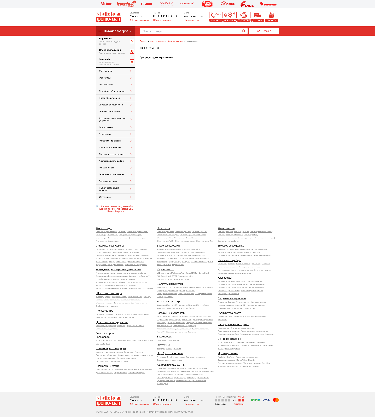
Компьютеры (129, 352)
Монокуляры (222, 273)
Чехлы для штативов (112, 300)
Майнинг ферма (105, 333)
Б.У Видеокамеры (224, 345)
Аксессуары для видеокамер (254, 284)
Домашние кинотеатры (104, 372)
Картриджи (161, 348)
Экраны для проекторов (135, 326)
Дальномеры (255, 264)
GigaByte (145, 340)
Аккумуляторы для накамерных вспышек (111, 288)
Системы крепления (110, 258)
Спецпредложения (112, 51)
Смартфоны (183, 316)
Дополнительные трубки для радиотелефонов (174, 329)
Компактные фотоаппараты (137, 232)
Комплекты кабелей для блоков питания (191, 381)
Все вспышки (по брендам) (265, 238)
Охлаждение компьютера (166, 368)
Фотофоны (145, 255)
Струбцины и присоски (139, 303)
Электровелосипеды (258, 316)
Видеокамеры (101, 238)
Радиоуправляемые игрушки (109, 189)
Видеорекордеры (175, 261)
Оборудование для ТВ (104, 369)
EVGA (108, 343)
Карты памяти (106, 127)
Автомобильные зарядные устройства (110, 282)
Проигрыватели (146, 369)
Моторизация (200, 252)
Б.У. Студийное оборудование (229, 348)
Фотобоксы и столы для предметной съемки (135, 258)
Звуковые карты (180, 377)
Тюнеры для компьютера (194, 374)
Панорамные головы (119, 297)
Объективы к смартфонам (185, 241)
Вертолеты (269, 334)
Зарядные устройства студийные (140, 288)
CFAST (174, 276)
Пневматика (222, 302)
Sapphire (104, 340)
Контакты (216, 17)
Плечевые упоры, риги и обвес (168, 252)
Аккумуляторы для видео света (182, 258)
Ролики (98, 258)
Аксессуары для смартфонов (253, 287)
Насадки (112, 261)
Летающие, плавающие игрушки (242, 328)
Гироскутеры (222, 316)
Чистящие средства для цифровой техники (112, 361)
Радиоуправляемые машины (229, 331)
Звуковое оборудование (111, 105)
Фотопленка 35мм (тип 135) (167, 305)
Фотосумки (161, 287)
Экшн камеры (101, 235)
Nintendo (251, 360)
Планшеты (192, 332)
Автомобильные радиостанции (184, 326)
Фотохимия (161, 308)
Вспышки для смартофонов (228, 241)
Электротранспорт (108, 181)
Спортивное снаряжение (111, 154)
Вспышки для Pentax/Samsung (261, 232)
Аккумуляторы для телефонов (134, 273)
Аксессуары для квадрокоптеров (252, 334)
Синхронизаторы (131, 249)
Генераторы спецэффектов (106, 255)
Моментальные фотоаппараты (107, 241)
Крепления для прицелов (256, 305)
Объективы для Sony (183, 232)
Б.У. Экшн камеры (266, 345)
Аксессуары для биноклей (227, 270)
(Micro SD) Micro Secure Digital (197, 273)
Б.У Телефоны (253, 345)
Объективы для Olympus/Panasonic (193, 235)
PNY (97, 343)
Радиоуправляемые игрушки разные (254, 331)
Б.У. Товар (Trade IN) (229, 339)
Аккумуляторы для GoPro (105, 285)
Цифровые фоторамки (104, 314)
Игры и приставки (228, 353)
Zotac (98, 340)
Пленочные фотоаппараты (117, 238)
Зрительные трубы (243, 264)
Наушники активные (225, 308)
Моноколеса (222, 319)
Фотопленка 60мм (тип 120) (189, 305)
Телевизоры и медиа (107, 366)
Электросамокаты (235, 316)
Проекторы (121, 326)
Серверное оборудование (126, 358)
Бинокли (231, 264)
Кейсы (185, 287)
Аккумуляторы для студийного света (109, 265)
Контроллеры (185, 371)
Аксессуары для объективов (228, 294)
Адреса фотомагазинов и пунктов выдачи (230, 17)
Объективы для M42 (199, 232)
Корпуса (194, 371)
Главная (143, 41)
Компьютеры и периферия (111, 348)
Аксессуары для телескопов (249, 267)
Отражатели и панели (120, 252)
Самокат (246, 316)
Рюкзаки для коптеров (165, 297)
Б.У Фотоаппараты (225, 342)
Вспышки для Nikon (241, 232)
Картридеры (185, 279)
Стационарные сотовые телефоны (199, 323)
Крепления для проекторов (106, 326)
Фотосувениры (106, 168)
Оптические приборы (109, 111)
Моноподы (100, 297)
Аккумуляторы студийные (126, 285)
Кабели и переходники (136, 372)
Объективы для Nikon (165, 238)
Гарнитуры (256, 252)
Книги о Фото (101, 317)
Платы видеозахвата (165, 377)
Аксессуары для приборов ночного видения (255, 270)
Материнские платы (206, 371)
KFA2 (129, 340)
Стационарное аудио (225, 249)
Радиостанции (162, 319)
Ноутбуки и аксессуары (176, 357)
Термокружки (112, 317)
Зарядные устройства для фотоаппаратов (112, 276)
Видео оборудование (109, 98)
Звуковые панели (120, 372)
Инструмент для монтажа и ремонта (109, 352)
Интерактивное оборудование (107, 329)
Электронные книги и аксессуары (169, 360)
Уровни (107, 297)
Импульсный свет (117, 249)
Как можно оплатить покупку (271, 17)
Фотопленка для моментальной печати (181, 308)
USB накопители (163, 273)
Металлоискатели (242, 302)
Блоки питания (201, 368)
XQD (191, 276)
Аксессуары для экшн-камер (229, 290)
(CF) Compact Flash (177, 273)
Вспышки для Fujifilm (245, 238)
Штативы (99, 300)
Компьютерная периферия (106, 358)
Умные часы (186, 319)
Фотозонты (107, 252)
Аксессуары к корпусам (186, 368)
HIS (139, 340)
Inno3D (134, 340)
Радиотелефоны (175, 319)
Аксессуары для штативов (130, 300)
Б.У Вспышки (250, 342)
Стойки (98, 252)
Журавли (136, 255)
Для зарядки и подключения (203, 319)
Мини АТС (161, 332)
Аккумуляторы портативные (167, 316)
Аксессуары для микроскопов (240, 273)
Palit (115, 340)
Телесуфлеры (162, 261)
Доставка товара (257, 17)
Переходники (134, 252)
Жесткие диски (162, 384)
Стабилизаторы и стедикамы (202, 261)
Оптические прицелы (258, 302)
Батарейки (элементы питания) (107, 279)
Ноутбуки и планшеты (170, 353)
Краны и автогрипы (202, 258)
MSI (151, 340)
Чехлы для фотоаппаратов (167, 294)
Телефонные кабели (164, 326)
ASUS (102, 343)
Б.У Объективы (238, 342)
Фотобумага (204, 305)
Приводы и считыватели (166, 381)
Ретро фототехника (239, 345)
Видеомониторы (163, 258)
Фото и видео (105, 71)
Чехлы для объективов (204, 287)
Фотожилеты (190, 290)
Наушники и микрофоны (249, 255)
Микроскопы (222, 264)
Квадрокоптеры (223, 328)
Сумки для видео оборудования (179, 255)
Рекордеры (222, 252)
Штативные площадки (104, 303)
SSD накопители (173, 371)
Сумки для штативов (186, 294)
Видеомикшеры (178, 265)
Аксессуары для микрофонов (246, 249)
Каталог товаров (116, 31)
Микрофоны (262, 249)
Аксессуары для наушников (228, 255)
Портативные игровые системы (230, 363)
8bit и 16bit (266, 363)
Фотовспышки (106, 84)
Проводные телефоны (200, 329)
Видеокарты (103, 337)
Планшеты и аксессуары (195, 357)
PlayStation (222, 357)
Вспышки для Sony (251, 235)
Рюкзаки (192, 287)
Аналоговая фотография (111, 161)
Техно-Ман (109, 61)
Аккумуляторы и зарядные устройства (112, 119)
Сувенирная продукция (226, 360)
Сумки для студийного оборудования (130, 261)
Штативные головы (135, 297)
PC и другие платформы (252, 363)
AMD (110, 340)
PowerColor (122, 340)
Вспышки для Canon (225, 232)
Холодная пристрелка (226, 305)
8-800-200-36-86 (165, 16)
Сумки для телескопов (203, 294)
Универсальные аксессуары (228, 366)
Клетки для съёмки (164, 265)
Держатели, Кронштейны (191, 249)
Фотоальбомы (143, 314)
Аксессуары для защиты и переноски (171, 323)
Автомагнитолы (265, 255)
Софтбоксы (143, 249)
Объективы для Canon (165, 232)
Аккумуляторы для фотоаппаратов (109, 273)
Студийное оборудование (112, 91)
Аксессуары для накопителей (198, 377)
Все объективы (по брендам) (168, 235)
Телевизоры (118, 369)
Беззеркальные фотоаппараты (130, 235)
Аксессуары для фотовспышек (229, 287)
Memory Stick (183, 276)
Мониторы (139, 352)
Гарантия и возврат (243, 17)
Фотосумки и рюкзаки (110, 141)
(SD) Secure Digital (164, 276)
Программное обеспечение (106, 355)
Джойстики (231, 357)
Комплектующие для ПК (171, 365)
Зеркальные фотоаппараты (106, 232)
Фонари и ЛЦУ (240, 305)
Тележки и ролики (187, 252)
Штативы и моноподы (110, 147)
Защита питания (146, 355)
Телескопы (266, 264)
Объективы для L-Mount (205, 241)
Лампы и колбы (102, 261)
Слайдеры (186, 261)
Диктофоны (231, 252)
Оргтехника (105, 197)
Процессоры (178, 374)
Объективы (105, 78)
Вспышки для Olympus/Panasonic (230, 235)
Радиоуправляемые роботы (228, 334)
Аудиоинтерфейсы (244, 252)
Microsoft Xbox (241, 360)
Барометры (129, 317)
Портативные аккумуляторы (136, 282)
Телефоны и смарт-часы (111, 174)
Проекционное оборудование (112, 322)
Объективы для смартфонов (176, 332)
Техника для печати (173, 348)
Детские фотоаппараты (137, 238)
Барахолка (109, 41)
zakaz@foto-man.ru (195, 16)
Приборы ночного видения (228, 267)
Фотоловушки (249, 308)
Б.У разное (260, 342)
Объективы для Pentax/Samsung (186, 238)
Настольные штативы (122, 303)
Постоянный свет (102, 249)
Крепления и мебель (131, 369)
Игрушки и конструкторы (249, 366)
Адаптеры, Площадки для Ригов (169, 249)
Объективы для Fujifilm (165, 241)
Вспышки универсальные (227, 238)
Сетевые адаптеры (128, 279)
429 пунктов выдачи (140, 20)
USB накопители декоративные (168, 279)
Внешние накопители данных (128, 355)
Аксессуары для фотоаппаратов (230, 284)
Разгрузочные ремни (174, 287)
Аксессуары (105, 134)
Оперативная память (165, 374)
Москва (134, 16)
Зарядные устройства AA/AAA (140, 276)
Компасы (231, 302)
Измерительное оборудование (136, 265)
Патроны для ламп (125, 255)
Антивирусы (161, 357)
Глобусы (121, 317)
